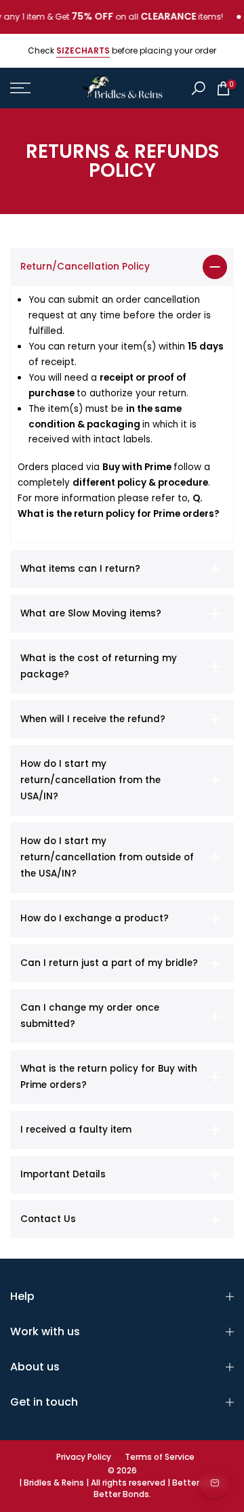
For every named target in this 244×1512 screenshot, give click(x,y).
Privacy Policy (83, 1457)
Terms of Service (160, 1457)
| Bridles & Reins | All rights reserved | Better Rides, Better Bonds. (122, 1488)
